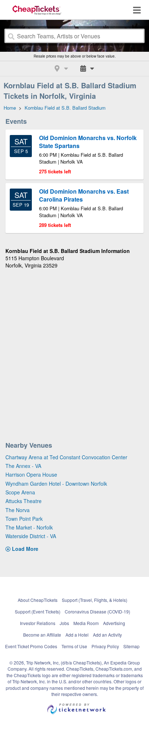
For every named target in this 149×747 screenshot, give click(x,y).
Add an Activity (107, 635)
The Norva (17, 510)
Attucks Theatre (23, 501)
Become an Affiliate (42, 635)
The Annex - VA (23, 465)
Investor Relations (37, 623)
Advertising (114, 623)
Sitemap (131, 646)
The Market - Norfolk (29, 527)
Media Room (86, 623)
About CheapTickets (38, 600)
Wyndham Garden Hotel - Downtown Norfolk (56, 483)
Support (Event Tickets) (37, 611)
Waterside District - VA (30, 536)
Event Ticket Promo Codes (31, 646)
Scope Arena (20, 492)
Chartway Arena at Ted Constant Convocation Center (66, 457)
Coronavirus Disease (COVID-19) (97, 611)
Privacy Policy (105, 646)
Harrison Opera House (31, 474)
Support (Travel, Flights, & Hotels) (94, 600)
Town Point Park (24, 518)
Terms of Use (74, 646)
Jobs (64, 623)
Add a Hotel (77, 635)
